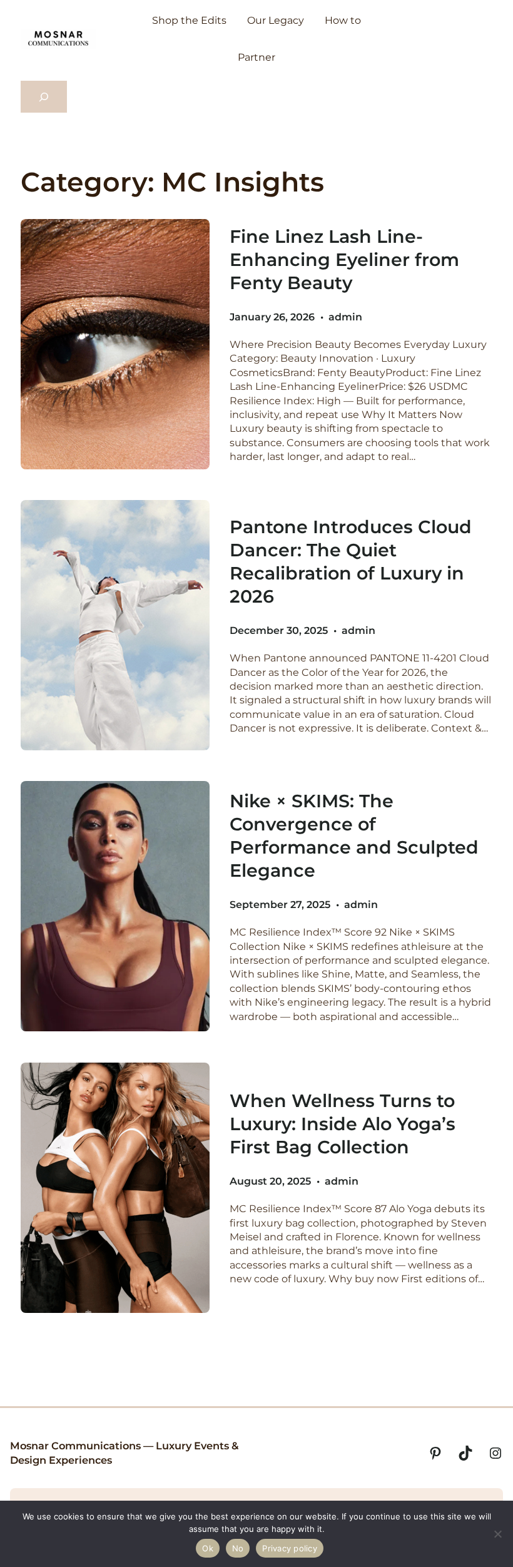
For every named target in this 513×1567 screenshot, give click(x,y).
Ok (207, 1548)
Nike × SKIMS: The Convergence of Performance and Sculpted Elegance (354, 835)
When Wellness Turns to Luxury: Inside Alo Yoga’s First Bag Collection (342, 1124)
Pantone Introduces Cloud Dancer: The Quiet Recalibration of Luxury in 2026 (351, 561)
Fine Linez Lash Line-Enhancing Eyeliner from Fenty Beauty (344, 259)
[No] (497, 1534)
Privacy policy (289, 1548)
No (238, 1548)
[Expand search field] (44, 97)
